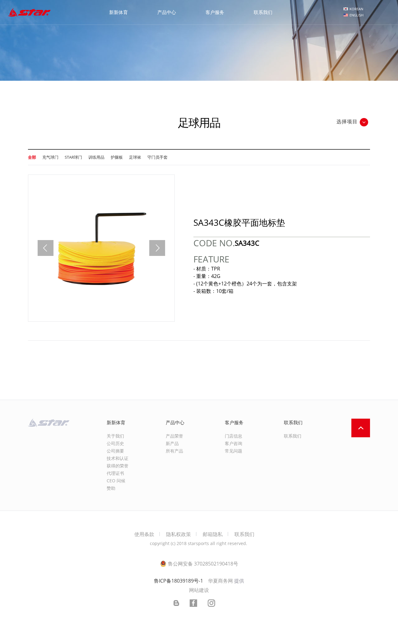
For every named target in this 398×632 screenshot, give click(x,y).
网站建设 (199, 590)
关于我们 (115, 436)
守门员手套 (157, 157)
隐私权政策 (178, 534)
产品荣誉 (174, 436)
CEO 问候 (116, 481)
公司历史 (115, 443)
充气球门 (50, 157)
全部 (32, 157)
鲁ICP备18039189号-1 (178, 580)
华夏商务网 (220, 580)
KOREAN (356, 9)
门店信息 (233, 436)
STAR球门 (73, 157)
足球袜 (135, 157)
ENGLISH (356, 15)
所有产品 (174, 451)
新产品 (172, 443)
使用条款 (144, 534)
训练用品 (96, 157)
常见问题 (233, 451)
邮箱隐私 (213, 534)
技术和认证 (117, 458)
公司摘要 (115, 451)
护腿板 (117, 157)
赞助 (111, 488)
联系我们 (292, 436)
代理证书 (115, 473)
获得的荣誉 (117, 466)
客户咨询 (233, 443)
